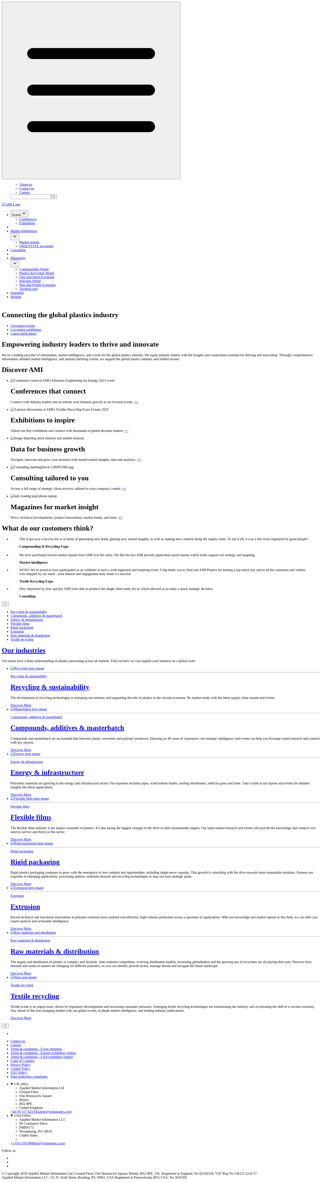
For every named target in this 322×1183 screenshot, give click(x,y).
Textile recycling (35, 996)
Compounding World (34, 269)
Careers (24, 192)
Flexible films (31, 817)
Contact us (26, 188)
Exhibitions (27, 223)
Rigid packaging (35, 862)
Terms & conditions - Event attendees (36, 1049)
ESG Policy (19, 1072)
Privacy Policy (21, 1065)
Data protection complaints (29, 1076)
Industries (17, 293)
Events (16, 215)
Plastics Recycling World (36, 273)
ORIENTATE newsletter (36, 246)
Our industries (23, 650)
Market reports (29, 242)
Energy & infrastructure (47, 772)
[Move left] (3, 604)
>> (127, 431)
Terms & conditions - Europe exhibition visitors (43, 1053)
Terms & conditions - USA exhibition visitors (42, 1057)
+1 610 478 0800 (22, 1143)
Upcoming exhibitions (26, 329)
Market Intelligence (24, 231)
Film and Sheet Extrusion (36, 277)
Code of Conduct (22, 1061)
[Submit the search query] (54, 196)
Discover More (21, 705)
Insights (16, 297)
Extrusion (25, 906)
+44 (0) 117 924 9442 (26, 1112)
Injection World (30, 281)
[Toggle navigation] (91, 90)
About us (25, 184)
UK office (21, 1084)
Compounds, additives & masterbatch (67, 728)
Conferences (28, 219)
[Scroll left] (3, 1026)
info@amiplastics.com (56, 1112)
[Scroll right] (7, 1026)
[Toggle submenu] (15, 236)
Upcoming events (23, 326)
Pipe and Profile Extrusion (37, 285)
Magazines (18, 258)
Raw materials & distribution (55, 951)
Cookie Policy (20, 1069)
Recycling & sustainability (50, 687)
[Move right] (7, 604)
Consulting (18, 250)
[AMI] (11, 204)
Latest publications (23, 333)
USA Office (22, 1115)
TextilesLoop (28, 289)
